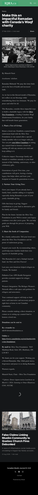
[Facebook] (19, 472)
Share (32, 31)
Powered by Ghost (19, 479)
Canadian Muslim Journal (16, 468)
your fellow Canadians (20, 142)
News (4, 11)
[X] (15, 472)
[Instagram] (23, 472)
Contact (19, 475)
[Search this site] (30, 3)
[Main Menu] (34, 3)
